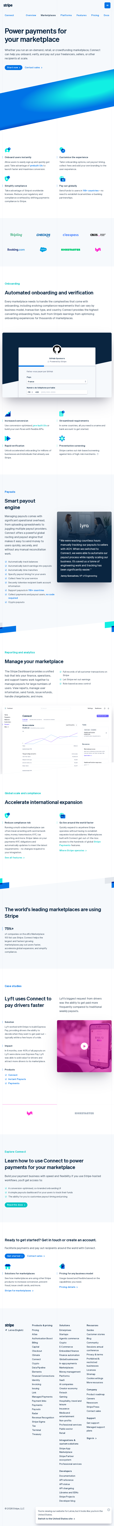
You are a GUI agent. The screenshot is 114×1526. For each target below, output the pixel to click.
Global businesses (68, 1359)
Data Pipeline (39, 1367)
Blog (89, 1338)
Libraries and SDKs (69, 1492)
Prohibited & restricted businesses (93, 1362)
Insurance (64, 1408)
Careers (91, 1398)
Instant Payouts (17, 1079)
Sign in (90, 1438)
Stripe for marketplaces (18, 1290)
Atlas (34, 1334)
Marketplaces (48, 15)
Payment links (39, 1400)
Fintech (63, 1392)
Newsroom (92, 1402)
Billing (35, 1342)
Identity (36, 1380)
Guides (90, 1330)
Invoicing (36, 1384)
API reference (66, 1479)
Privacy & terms (95, 1354)
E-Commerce (66, 1346)
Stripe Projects (67, 1496)
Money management (70, 1371)
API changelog (66, 1488)
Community (93, 1342)
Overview (31, 15)
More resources (95, 1382)
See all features (13, 857)
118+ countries (91, 190)
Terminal (36, 1429)
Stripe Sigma (38, 1421)
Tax (34, 1425)
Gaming (63, 1396)
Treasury (36, 1434)
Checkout (37, 1350)
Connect (9, 15)
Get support (93, 1422)
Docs (106, 15)
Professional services (70, 1424)
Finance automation (69, 1355)
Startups (63, 1334)
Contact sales (32, 67)
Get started (13, 1255)
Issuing (35, 1388)
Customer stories (96, 1334)
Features (82, 15)
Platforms (66, 15)
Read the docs (15, 1204)
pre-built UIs (40, 425)
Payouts (36, 1409)
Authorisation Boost (42, 1338)
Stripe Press (93, 1406)
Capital (35, 1346)
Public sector (66, 1428)
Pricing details (67, 1286)
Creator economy (68, 1388)
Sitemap (91, 1374)
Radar (35, 1413)
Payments (14, 1083)
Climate (36, 1355)
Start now (12, 67)
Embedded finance (69, 1350)
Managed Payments (42, 1396)
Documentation (67, 1475)
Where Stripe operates (71, 850)
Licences (91, 1369)
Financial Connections (43, 1375)
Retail (62, 1432)
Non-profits (65, 1420)
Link (34, 1392)
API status (64, 1484)
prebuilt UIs (36, 165)
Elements (37, 1371)
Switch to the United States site (55, 1518)
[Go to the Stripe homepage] (8, 1325)
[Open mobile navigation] (107, 5)
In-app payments (68, 1363)
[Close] (108, 1510)
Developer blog (67, 1500)
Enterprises (65, 1330)
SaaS (62, 1380)
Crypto (35, 1363)
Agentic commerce (69, 1338)
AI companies (66, 1384)
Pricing (95, 15)
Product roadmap (96, 1394)
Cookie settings (95, 1378)
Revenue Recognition (43, 1417)
